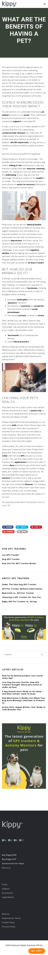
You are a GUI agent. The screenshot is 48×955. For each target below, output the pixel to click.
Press (4, 884)
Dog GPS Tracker (11, 559)
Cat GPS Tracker (10, 555)
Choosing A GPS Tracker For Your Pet (21, 597)
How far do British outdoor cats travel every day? (22, 676)
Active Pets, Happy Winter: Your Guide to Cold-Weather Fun (23, 708)
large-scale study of (12, 126)
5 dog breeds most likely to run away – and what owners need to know (22, 692)
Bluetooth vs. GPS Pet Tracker (18, 593)
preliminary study (10, 246)
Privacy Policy (8, 927)
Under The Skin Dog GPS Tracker (19, 584)
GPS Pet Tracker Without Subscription (22, 589)
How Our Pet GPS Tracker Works (19, 563)
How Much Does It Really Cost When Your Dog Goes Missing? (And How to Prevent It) (23, 700)
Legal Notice (8, 897)
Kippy (24, 452)
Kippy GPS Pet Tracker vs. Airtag (19, 601)
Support (6, 889)
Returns (6, 914)
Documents (7, 893)
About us (6, 868)
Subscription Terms (11, 918)
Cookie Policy (8, 922)
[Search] (42, 654)
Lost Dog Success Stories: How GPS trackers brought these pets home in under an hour (22, 684)
